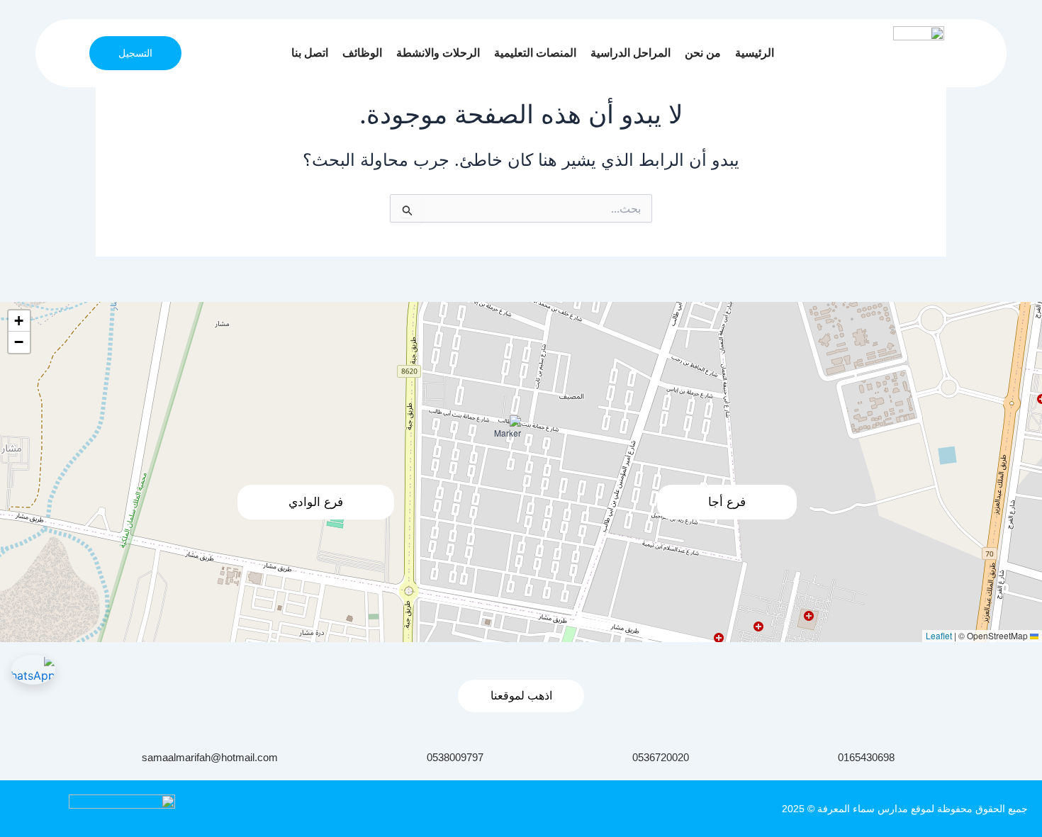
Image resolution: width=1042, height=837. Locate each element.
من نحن (703, 53)
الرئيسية (754, 53)
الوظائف (362, 53)
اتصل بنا (309, 53)
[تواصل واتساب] (33, 670)
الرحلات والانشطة (438, 53)
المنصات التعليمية (535, 53)
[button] (503, 433)
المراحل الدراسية (630, 53)
